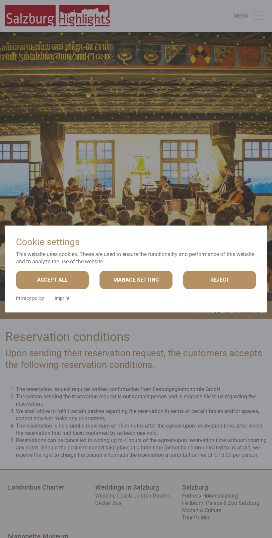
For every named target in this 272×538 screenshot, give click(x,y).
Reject (219, 280)
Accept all (52, 280)
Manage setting (136, 280)
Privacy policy (30, 298)
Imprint (62, 298)
